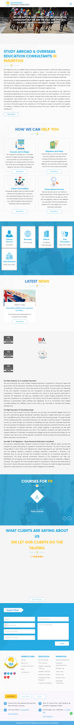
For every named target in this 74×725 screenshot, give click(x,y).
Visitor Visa (59, 671)
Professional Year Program (44, 679)
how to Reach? (13, 714)
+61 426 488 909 (24, 710)
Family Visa (59, 674)
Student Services (44, 671)
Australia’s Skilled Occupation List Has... (19, 309)
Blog (22, 669)
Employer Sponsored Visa (61, 664)
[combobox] (6, 625)
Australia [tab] (11, 696)
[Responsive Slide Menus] (17, 3)
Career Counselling (45, 683)
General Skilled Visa (62, 660)
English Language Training (44, 667)
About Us (24, 663)
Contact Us (25, 672)
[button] (5, 19)
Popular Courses (44, 674)
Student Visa (60, 678)
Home (23, 660)
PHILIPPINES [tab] (25, 696)
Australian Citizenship (59, 682)
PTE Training (42, 663)
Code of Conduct (27, 666)
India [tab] (40, 696)
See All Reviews (37, 600)
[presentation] (64, 518)
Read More (11, 114)
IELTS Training (43, 660)
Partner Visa (60, 668)
